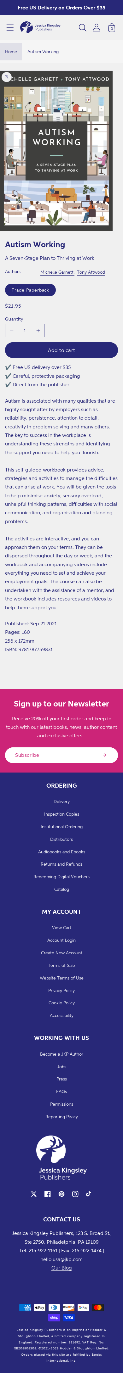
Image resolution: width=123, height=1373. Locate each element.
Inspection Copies (61, 814)
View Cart (61, 927)
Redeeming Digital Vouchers (61, 876)
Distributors (61, 839)
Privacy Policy (61, 990)
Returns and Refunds (61, 864)
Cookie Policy (62, 1002)
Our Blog (61, 1267)
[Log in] (96, 27)
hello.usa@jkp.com (61, 1259)
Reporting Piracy (61, 1116)
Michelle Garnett (56, 272)
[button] (10, 28)
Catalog (61, 889)
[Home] (40, 27)
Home (11, 51)
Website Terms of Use (62, 977)
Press (61, 1078)
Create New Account (61, 952)
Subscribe (27, 755)
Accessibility (61, 1015)
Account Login (61, 940)
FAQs (61, 1091)
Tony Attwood (91, 272)
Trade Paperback (30, 290)
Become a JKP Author (61, 1054)
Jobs (61, 1066)
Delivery (62, 801)
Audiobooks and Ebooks (61, 851)
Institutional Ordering (62, 826)
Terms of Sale (61, 965)
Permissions (61, 1104)
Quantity (14, 318)
